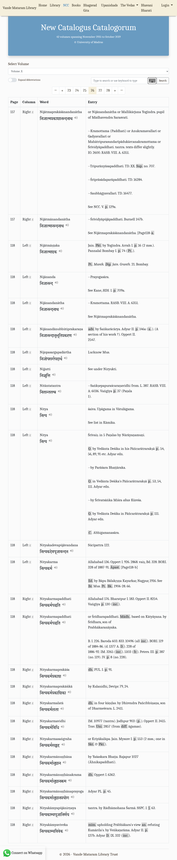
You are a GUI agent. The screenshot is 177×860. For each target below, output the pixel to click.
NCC (66, 5)
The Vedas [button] (127, 5)
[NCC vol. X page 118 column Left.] (30, 245)
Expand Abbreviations (29, 79)
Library (55, 5)
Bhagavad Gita (90, 7)
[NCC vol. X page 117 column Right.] (33, 112)
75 (84, 90)
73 (69, 90)
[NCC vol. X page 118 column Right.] (33, 599)
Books (76, 5)
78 (108, 90)
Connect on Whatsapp (27, 853)
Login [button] (165, 5)
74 (77, 90)
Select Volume (18, 64)
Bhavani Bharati (147, 7)
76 (92, 90)
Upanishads (109, 5)
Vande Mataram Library (19, 8)
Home (43, 5)
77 (100, 90)
